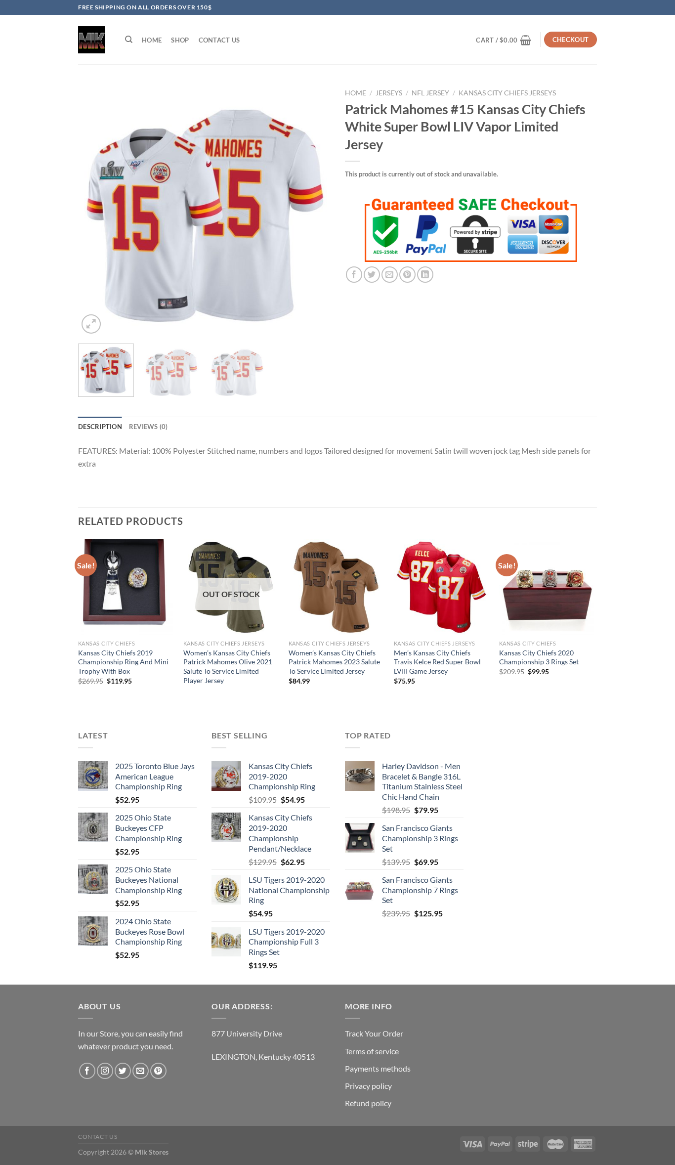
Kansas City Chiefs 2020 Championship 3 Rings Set (539, 657)
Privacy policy (368, 1085)
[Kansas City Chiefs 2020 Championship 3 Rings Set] (546, 587)
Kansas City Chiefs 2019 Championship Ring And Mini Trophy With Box (123, 661)
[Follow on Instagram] (105, 1071)
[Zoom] (91, 324)
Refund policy (368, 1103)
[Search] (128, 39)
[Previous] (95, 210)
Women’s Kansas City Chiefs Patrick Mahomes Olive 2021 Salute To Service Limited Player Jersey (227, 666)
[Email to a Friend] (389, 274)
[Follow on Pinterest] (158, 1071)
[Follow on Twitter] (123, 1071)
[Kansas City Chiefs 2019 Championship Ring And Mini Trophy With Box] (125, 587)
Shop (180, 40)
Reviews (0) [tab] (148, 427)
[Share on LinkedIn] (425, 274)
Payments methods (378, 1068)
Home (152, 40)
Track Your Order (374, 1033)
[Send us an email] (140, 1071)
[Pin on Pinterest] (407, 274)
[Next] (313, 210)
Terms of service (372, 1051)
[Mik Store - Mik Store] (91, 39)
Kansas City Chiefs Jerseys (507, 93)
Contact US (219, 40)
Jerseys (389, 93)
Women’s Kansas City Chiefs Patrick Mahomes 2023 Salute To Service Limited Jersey (334, 661)
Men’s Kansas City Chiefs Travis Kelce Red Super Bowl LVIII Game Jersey (437, 661)
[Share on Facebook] (354, 274)
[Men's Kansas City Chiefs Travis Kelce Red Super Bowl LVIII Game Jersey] (441, 587)
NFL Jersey (430, 93)
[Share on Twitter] (372, 274)
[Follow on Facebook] (87, 1071)
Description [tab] (100, 427)
